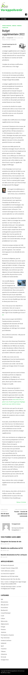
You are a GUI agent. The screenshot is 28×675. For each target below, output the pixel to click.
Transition (5, 27)
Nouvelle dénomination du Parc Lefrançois (14, 555)
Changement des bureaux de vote (11, 541)
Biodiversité (4, 610)
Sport (2, 646)
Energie (14, 25)
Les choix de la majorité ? (8, 573)
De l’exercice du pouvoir (7, 565)
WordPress (3, 672)
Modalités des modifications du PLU (12, 548)
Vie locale (3, 657)
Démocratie (4, 621)
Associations (4, 607)
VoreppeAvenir (11, 10)
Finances (19, 25)
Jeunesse (3, 632)
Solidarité (3, 643)
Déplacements (5, 624)
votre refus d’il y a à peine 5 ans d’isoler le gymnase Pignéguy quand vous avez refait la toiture (13, 402)
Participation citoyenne (7, 635)
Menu (4, 19)
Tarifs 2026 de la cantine (7, 571)
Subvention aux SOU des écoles (9, 576)
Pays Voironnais (5, 638)
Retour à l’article (21, 502)
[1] (3, 315)
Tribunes (3, 651)
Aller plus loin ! (5, 605)
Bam (9, 672)
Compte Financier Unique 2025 (9, 568)
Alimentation (4, 602)
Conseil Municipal (6, 25)
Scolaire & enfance (6, 640)
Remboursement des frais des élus (10, 579)
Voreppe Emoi (5, 660)
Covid (2, 616)
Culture (3, 618)
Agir (2, 599)
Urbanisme (4, 654)
